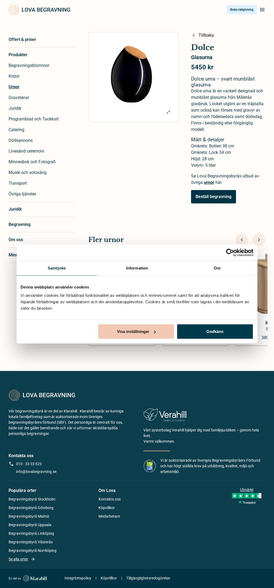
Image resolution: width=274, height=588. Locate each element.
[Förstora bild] (168, 112)
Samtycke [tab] (57, 267)
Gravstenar (19, 97)
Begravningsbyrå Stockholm (32, 499)
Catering (16, 129)
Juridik (15, 108)
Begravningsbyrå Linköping (31, 533)
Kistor (14, 76)
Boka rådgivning (241, 10)
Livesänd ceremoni (26, 151)
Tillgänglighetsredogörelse (148, 578)
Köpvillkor (106, 508)
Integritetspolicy (77, 578)
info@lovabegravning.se (36, 471)
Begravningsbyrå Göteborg (31, 508)
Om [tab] (217, 267)
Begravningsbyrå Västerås (31, 542)
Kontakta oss (109, 499)
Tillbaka (206, 35)
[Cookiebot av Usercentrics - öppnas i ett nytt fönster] (230, 252)
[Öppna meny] (262, 9)
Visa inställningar (133, 331)
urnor (209, 182)
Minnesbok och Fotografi (32, 161)
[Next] (259, 239)
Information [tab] (137, 267)
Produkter (18, 54)
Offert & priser (22, 39)
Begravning (20, 224)
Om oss (16, 239)
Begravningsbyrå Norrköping (32, 550)
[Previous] (241, 239)
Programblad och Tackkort (34, 119)
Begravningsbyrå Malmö (29, 516)
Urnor (14, 86)
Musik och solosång (28, 172)
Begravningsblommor (29, 65)
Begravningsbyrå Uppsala (30, 525)
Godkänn (214, 331)
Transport (18, 183)
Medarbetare (109, 516)
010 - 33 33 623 (29, 464)
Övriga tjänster (22, 193)
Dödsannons (21, 140)
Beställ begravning (213, 196)
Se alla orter (18, 559)
